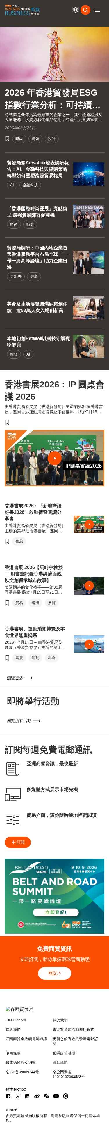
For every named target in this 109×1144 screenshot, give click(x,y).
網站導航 (60, 1062)
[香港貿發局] (55, 1012)
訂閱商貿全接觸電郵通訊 (26, 1039)
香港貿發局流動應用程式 (73, 1029)
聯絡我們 (13, 1029)
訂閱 (21, 842)
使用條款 (13, 1053)
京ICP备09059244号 (22, 1072)
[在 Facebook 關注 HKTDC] (8, 1096)
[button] (97, 10)
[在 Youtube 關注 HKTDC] (56, 1096)
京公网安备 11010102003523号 (69, 1074)
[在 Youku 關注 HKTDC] (65, 1096)
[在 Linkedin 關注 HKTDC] (27, 1096)
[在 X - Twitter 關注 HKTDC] (17, 1096)
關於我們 (60, 1020)
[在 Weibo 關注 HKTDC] (37, 1096)
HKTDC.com (16, 1020)
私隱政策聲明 (64, 1053)
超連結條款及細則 (21, 1062)
